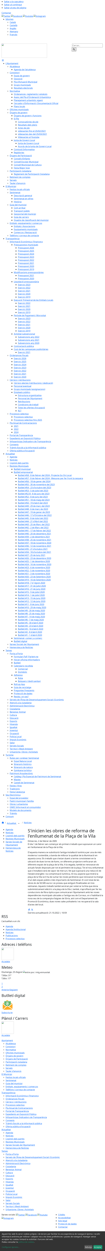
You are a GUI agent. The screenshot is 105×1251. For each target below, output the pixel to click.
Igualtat (9, 1185)
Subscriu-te (7, 1012)
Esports (9, 1178)
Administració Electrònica (18, 1163)
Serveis (9, 1068)
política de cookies (26, 1242)
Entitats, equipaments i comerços (22, 1086)
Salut (8, 1200)
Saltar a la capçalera (13, 1)
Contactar (6, 12)
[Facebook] (17, 15)
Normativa (11, 1049)
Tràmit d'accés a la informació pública (24, 1123)
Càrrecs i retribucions (16, 1102)
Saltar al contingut (13, 4)
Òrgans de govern (14, 1055)
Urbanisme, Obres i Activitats (20, 1209)
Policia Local (11, 1194)
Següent (14, 989)
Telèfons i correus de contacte (20, 1089)
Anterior (6, 989)
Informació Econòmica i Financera (22, 1095)
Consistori (10, 1046)
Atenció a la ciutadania (16, 1160)
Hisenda (10, 1181)
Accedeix (6, 961)
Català (13, 22)
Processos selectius (15, 938)
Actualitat (12, 823)
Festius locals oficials (16, 1077)
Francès (13, 34)
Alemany (14, 31)
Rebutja (88, 1247)
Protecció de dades (67, 1223)
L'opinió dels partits (15, 835)
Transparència (8, 1092)
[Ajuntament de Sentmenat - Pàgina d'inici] (24, 50)
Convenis (10, 1120)
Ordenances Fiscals (15, 1098)
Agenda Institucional (16, 929)
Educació (10, 1175)
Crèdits (61, 1214)
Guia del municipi (14, 1083)
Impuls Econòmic (14, 1197)
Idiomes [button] (9, 19)
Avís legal (62, 1220)
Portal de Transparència (17, 1111)
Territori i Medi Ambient (17, 1206)
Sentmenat (11, 1080)
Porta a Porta (12, 1154)
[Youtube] (28, 15)
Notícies (28, 822)
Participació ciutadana (16, 1062)
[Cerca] (74, 49)
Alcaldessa (11, 1043)
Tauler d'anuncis (13, 1071)
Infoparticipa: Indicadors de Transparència (26, 1117)
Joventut (10, 1188)
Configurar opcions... (11, 1247)
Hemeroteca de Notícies (17, 1148)
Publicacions (12, 935)
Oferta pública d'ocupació (18, 1126)
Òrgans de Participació (17, 1058)
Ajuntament (7, 1040)
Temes (5, 1151)
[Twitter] (6, 15)
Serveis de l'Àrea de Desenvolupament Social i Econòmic (33, 1157)
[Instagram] (40, 15)
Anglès (13, 28)
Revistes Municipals (15, 838)
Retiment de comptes (16, 1065)
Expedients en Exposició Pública (21, 1114)
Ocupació (10, 1191)
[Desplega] (19, 823)
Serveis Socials (13, 1203)
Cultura (9, 1172)
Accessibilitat (64, 1217)
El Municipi (7, 1074)
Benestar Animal (14, 1169)
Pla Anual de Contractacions (19, 1108)
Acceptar (98, 1247)
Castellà (13, 25)
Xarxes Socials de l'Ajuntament (20, 1145)
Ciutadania (11, 1166)
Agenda (9, 829)
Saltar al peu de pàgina (15, 7)
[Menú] (3, 60)
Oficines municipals (15, 1052)
